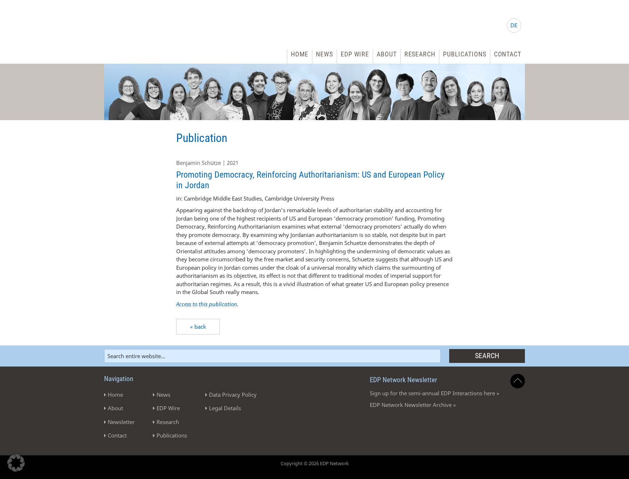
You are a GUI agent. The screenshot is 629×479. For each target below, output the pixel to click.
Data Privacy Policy (233, 394)
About (387, 54)
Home (300, 54)
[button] (16, 463)
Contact (507, 54)
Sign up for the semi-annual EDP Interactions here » (434, 393)
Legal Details (225, 408)
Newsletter (121, 421)
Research (419, 54)
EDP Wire (355, 54)
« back (198, 326)
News (324, 54)
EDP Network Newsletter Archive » (413, 404)
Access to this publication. (207, 304)
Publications (464, 54)
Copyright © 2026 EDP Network (315, 463)
